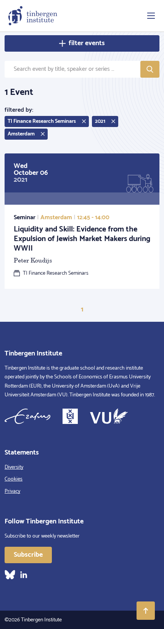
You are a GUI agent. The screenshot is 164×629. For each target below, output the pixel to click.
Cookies (14, 479)
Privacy (12, 491)
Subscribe (28, 555)
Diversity (14, 467)
